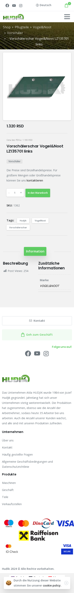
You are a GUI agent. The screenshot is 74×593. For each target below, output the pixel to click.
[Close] (66, 583)
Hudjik (23, 220)
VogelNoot (40, 220)
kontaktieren (35, 180)
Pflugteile (22, 27)
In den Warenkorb (38, 192)
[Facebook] (7, 5)
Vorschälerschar (18, 227)
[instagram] (20, 5)
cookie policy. (52, 585)
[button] (64, 58)
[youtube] (14, 5)
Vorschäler (15, 33)
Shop (7, 27)
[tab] (35, 251)
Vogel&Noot (42, 27)
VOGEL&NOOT (49, 286)
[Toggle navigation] (67, 16)
